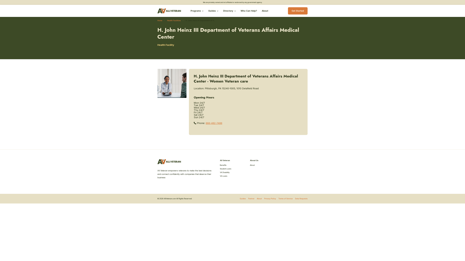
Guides (212, 11)
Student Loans (225, 169)
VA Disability (225, 172)
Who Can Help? (249, 11)
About (265, 11)
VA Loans (223, 176)
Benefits (223, 165)
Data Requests (301, 199)
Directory (228, 11)
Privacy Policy (270, 199)
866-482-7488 (214, 123)
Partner (251, 199)
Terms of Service (285, 199)
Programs (196, 11)
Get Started (298, 11)
